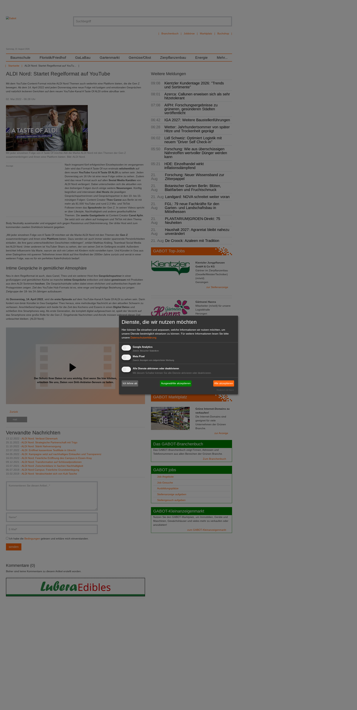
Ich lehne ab (130, 383)
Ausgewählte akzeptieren (176, 383)
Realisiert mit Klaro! (225, 390)
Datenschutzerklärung (143, 337)
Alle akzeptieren (223, 383)
